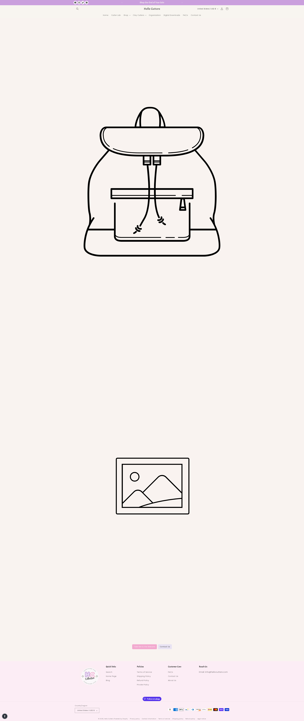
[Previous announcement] (122, 2)
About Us (172, 680)
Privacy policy (135, 719)
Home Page (111, 676)
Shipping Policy (144, 676)
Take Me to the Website (144, 646)
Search (109, 672)
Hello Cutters (109, 719)
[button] (77, 8)
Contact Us (165, 646)
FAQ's (170, 672)
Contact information (149, 719)
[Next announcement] (182, 2)
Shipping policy (177, 719)
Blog (108, 680)
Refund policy (190, 719)
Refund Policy (143, 680)
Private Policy (143, 684)
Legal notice (201, 719)
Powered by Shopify (121, 719)
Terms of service (164, 719)
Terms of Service (144, 672)
